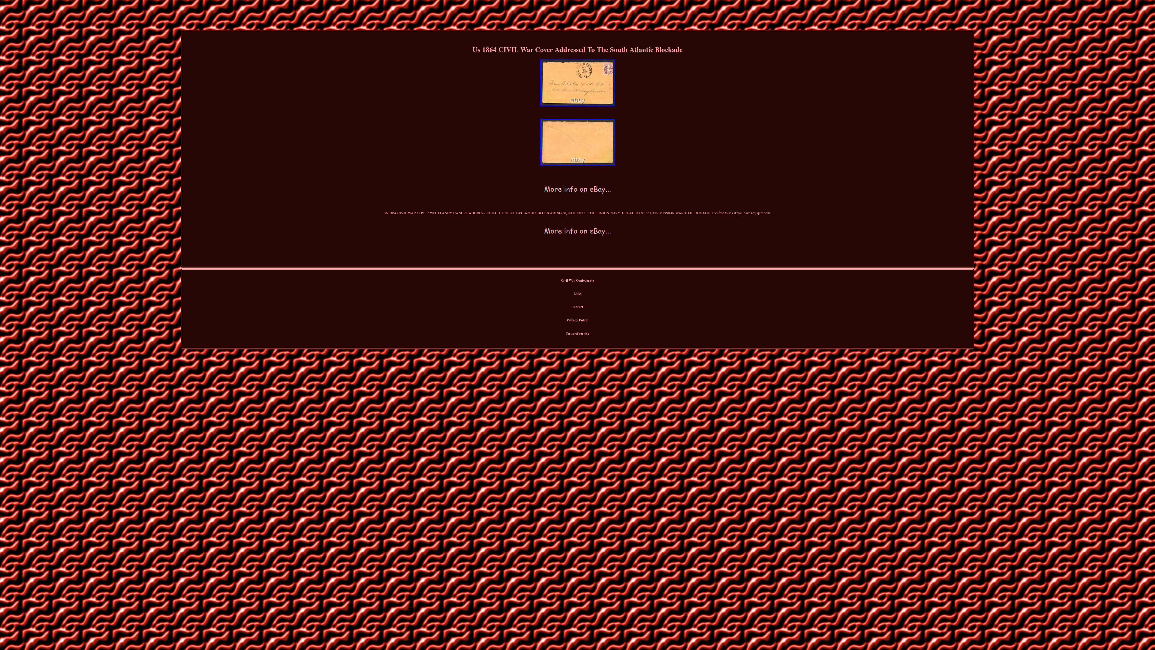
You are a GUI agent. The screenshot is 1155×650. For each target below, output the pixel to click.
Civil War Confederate (577, 280)
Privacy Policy (577, 320)
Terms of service (577, 333)
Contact (577, 307)
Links (577, 293)
